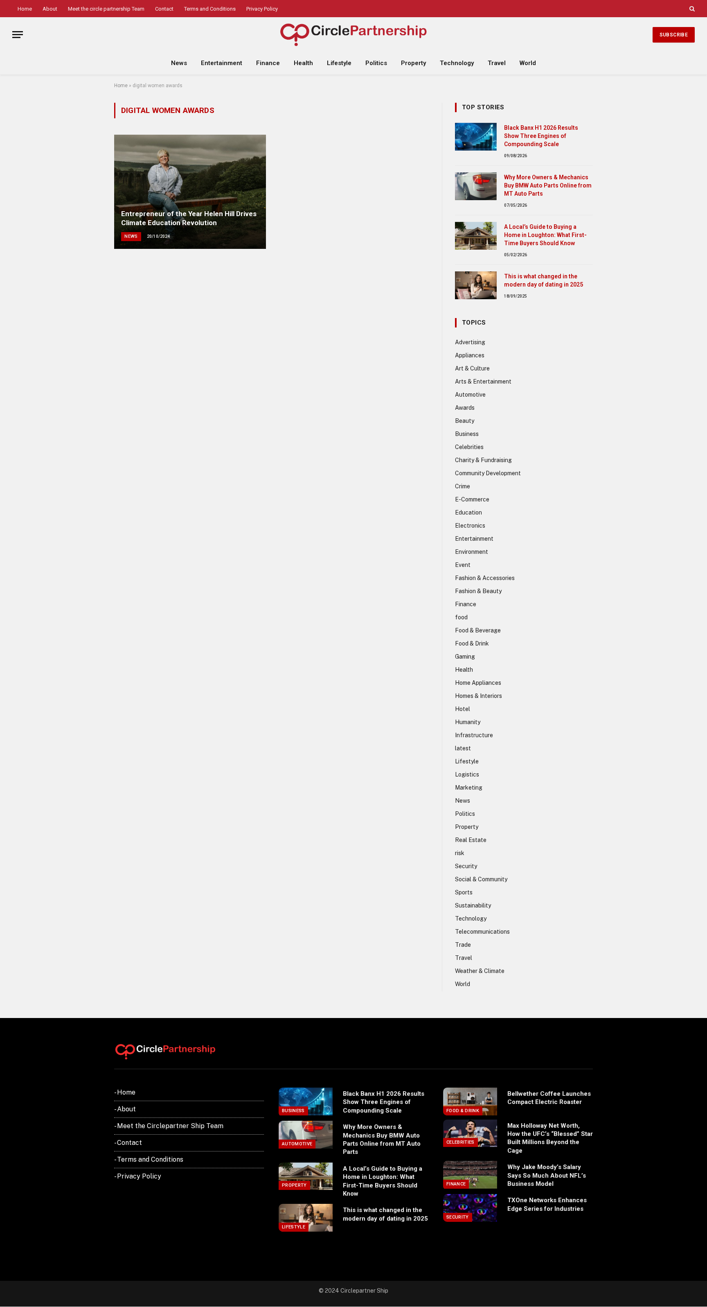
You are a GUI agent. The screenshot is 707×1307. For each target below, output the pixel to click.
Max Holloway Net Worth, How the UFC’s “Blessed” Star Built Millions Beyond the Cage (550, 1138)
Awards (465, 407)
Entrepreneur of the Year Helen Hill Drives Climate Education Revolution (189, 218)
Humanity (467, 722)
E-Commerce (472, 499)
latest (463, 748)
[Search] (691, 8)
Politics (376, 63)
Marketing (468, 787)
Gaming (465, 656)
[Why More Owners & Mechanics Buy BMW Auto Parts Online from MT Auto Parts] (476, 186)
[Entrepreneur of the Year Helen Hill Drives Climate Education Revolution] (190, 191)
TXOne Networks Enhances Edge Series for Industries (547, 1204)
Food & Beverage (478, 630)
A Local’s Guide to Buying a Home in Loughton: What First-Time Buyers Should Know (545, 234)
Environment (471, 552)
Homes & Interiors (478, 696)
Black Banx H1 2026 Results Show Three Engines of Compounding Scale (541, 135)
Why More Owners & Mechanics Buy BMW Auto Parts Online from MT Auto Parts (548, 185)
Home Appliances (478, 682)
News (179, 63)
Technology (457, 63)
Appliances (469, 355)
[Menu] (17, 34)
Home (25, 9)
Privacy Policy (262, 9)
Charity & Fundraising (483, 460)
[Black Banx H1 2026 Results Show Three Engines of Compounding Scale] (476, 137)
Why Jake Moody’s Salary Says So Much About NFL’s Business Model (546, 1175)
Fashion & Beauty (478, 591)
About (50, 9)
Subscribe (674, 35)
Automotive (470, 394)
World (528, 63)
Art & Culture (472, 368)
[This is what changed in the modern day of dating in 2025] (476, 285)
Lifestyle (339, 63)
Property (413, 63)
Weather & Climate (479, 971)
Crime (462, 486)
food (461, 617)
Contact (164, 9)
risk (459, 853)
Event (463, 565)
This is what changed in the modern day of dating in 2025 (543, 280)
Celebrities (469, 447)
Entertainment (221, 63)
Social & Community (481, 879)
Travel (497, 63)
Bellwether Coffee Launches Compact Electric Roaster (549, 1098)
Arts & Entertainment (483, 381)
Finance (268, 63)
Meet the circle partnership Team (106, 9)
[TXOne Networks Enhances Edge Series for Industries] (470, 1208)
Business (467, 434)
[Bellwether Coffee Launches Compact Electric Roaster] (470, 1101)
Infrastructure (474, 735)
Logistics (467, 774)
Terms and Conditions (210, 9)
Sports (464, 892)
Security (466, 866)
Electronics (470, 525)
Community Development (488, 473)
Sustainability (473, 905)
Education (468, 512)
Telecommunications (482, 931)
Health (303, 63)
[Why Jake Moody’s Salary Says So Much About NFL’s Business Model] (470, 1175)
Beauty (464, 421)
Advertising (470, 342)
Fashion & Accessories (485, 578)
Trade (463, 944)
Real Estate (470, 840)
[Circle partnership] (353, 34)
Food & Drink (472, 643)
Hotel (462, 709)
